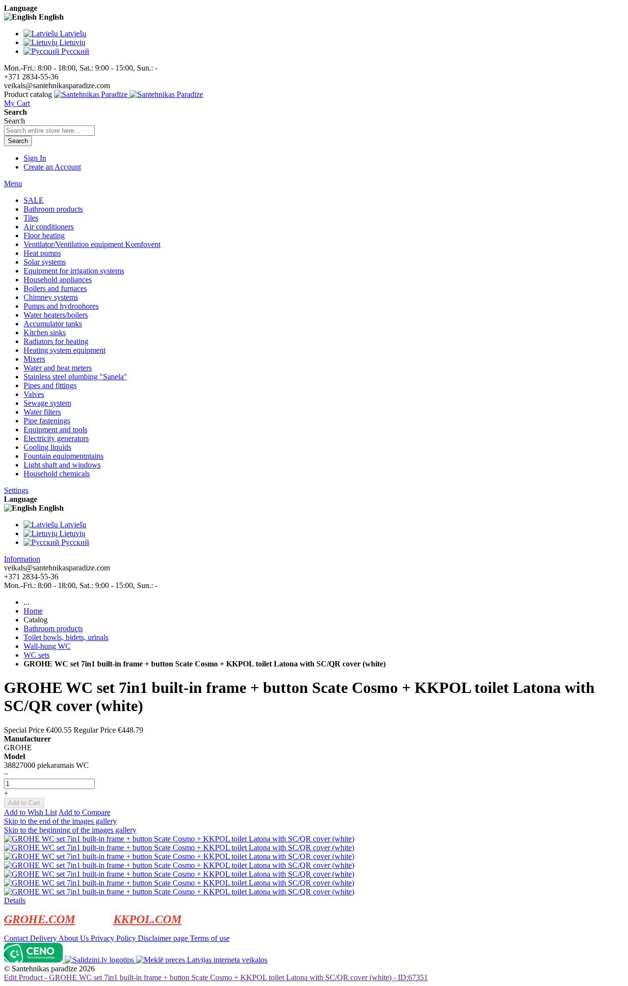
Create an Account (52, 167)
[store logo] (128, 94)
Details (15, 900)
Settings (16, 490)
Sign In (35, 158)
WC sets (37, 655)
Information (22, 559)
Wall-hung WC (47, 646)
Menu (13, 183)
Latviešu (73, 33)
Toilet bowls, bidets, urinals (66, 637)
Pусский (75, 51)
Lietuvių (72, 42)
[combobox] (49, 130)
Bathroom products (53, 628)
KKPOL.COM (147, 919)
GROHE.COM (39, 919)
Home (33, 611)
